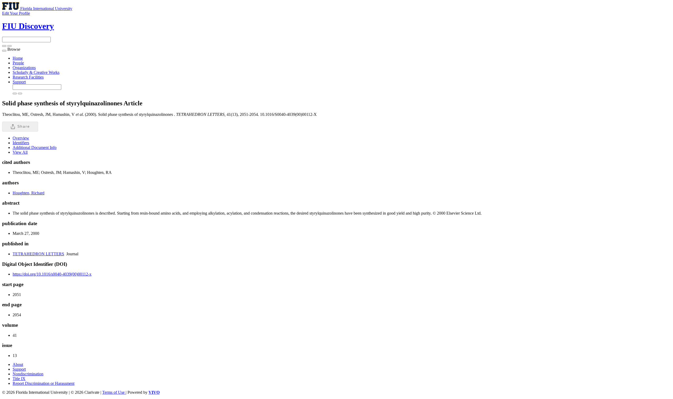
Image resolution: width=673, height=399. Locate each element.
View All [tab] (20, 152)
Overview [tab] (21, 138)
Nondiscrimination (28, 374)
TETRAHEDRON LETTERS (38, 254)
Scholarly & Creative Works (36, 72)
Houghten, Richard (28, 193)
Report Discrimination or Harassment (43, 383)
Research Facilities (28, 77)
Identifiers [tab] (21, 143)
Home (18, 58)
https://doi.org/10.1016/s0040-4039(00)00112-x (52, 274)
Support (19, 82)
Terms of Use (114, 392)
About (18, 364)
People (18, 63)
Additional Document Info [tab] (35, 147)
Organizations (24, 67)
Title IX (19, 378)
